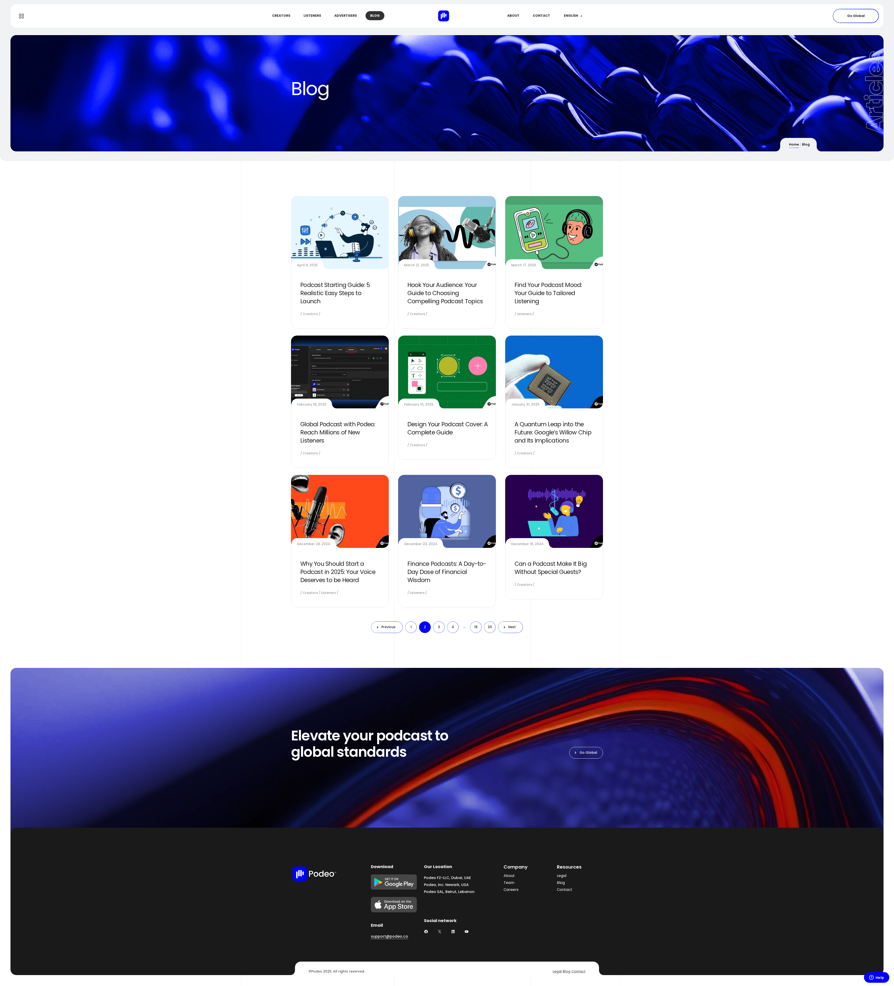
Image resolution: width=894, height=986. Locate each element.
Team (509, 882)
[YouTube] (466, 931)
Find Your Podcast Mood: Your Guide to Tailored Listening (548, 293)
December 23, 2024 (420, 544)
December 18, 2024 (527, 544)
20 (490, 627)
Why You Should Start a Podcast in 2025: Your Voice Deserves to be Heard (337, 572)
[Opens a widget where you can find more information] (876, 978)
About (509, 875)
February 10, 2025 (418, 404)
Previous (388, 627)
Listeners (524, 314)
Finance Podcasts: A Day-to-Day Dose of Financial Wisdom (446, 572)
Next (512, 627)
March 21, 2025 (416, 265)
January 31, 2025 (525, 404)
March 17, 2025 (523, 265)
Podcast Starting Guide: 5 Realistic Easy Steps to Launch (335, 293)
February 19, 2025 (311, 404)
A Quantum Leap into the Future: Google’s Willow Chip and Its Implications (553, 432)
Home (794, 144)
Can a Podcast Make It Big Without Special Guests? (551, 568)
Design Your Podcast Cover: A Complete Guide (447, 428)
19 (475, 627)
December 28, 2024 (313, 544)
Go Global (856, 15)
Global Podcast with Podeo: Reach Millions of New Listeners (337, 432)
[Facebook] (426, 931)
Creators (310, 314)
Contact (564, 889)
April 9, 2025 (307, 265)
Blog (561, 882)
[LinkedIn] (453, 931)
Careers (511, 889)
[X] (439, 931)
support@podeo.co (389, 936)
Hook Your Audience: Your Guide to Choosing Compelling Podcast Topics (445, 293)
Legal (561, 875)
